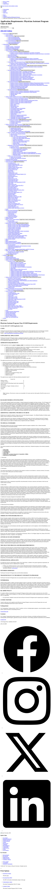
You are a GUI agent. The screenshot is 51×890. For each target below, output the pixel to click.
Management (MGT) (12, 193)
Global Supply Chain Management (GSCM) (16, 182)
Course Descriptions (9, 161)
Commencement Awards (13, 221)
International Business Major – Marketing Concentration (21, 78)
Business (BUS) (11, 171)
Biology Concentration (14, 103)
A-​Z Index (7, 45)
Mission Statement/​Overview (11, 241)
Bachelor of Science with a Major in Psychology (19, 120)
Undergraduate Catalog (7, 882)
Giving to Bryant (6, 841)
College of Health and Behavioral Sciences (11, 17)
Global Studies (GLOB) (12, 180)
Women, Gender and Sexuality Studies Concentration (18, 231)
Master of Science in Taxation (16, 270)
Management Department (13, 81)
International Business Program (14, 70)
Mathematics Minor (17, 154)
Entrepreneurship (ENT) (13, 176)
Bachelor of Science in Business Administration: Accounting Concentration (25, 52)
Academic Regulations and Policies (12, 47)
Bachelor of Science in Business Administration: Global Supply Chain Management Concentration (29, 63)
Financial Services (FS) (12, 178)
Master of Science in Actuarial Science (15, 289)
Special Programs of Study (10, 314)
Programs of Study (11, 261)
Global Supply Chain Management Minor (18, 64)
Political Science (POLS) (13, 201)
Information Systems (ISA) (13, 301)
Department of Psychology (13, 119)
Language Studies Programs (15, 130)
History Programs (13, 134)
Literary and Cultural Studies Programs (18, 136)
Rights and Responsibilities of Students (13, 242)
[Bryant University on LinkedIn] (27, 830)
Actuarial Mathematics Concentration (20, 149)
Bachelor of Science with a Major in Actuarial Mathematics (24, 152)
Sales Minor (12, 95)
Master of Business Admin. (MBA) (15, 305)
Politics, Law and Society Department (15, 155)
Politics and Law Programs (15, 157)
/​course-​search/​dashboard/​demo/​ (14, 42)
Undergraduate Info (4, 611)
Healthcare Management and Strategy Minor (19, 86)
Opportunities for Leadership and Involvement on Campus (19, 245)
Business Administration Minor (14, 234)
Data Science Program (12, 54)
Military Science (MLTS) (13, 197)
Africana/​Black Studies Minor (14, 232)
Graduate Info (3, 619)
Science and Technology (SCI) (14, 203)
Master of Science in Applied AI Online (18, 263)
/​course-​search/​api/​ (9, 34)
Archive (4, 11)
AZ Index (5, 2)
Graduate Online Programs (10, 312)
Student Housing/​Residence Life (14, 247)
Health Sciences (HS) (12, 184)
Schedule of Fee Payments (13, 252)
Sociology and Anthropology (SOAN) (15, 204)
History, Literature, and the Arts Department (16, 132)
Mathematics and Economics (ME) (15, 196)
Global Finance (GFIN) (12, 296)
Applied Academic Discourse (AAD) (15, 165)
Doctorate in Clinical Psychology (14, 278)
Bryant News (5, 843)
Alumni (4, 842)
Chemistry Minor (13, 107)
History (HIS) (10, 183)
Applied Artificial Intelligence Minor (15, 233)
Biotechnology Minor (14, 106)
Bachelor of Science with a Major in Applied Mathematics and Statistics (27, 153)
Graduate (5, 10)
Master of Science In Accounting (16, 262)
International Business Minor (16, 80)
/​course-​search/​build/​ (9, 36)
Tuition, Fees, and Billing (10, 250)
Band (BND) (10, 170)
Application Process (12, 214)
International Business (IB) (13, 188)
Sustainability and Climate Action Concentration (19, 117)
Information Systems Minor (15, 69)
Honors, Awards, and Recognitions (12, 219)
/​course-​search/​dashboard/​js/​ (13, 43)
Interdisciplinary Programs (10, 223)
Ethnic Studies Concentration (13, 229)
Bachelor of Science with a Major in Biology (19, 99)
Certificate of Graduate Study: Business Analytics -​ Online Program (23, 273)
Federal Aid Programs (12, 212)
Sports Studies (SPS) (12, 205)
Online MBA (13, 268)
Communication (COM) (12, 173)
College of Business (9, 50)
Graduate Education (9, 218)
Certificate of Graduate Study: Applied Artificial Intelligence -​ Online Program (25, 271)
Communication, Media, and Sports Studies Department (19, 125)
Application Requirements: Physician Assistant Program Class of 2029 (22, 284)
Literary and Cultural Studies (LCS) (15, 192)
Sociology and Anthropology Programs (18, 158)
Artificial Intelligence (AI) (13, 168)
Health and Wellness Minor (15, 112)
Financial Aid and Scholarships (11, 210)
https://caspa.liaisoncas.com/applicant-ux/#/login (13, 333)
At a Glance (5, 837)
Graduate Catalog (6, 886)
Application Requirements (10, 257)
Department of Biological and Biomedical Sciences (18, 98)
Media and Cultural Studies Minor (19, 144)
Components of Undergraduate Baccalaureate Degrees (16, 160)
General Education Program (10, 217)
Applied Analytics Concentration (16, 67)
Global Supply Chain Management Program (16, 61)
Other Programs (11, 213)
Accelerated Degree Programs (11, 159)
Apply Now (5, 12)
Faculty (6, 209)
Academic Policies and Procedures (12, 258)
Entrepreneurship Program (13, 56)
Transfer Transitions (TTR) (13, 206)
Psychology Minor (14, 123)
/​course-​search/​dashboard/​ (10, 40)
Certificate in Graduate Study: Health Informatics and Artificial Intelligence (22, 280)
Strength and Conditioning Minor (17, 116)
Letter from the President (10, 238)
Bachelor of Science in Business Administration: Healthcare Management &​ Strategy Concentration (29, 82)
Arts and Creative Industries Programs (17, 133)
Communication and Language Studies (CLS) (17, 174)
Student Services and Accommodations (13, 243)
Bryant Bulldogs (6, 845)
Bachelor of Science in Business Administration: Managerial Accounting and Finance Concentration (30, 53)
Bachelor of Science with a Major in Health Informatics (21, 101)
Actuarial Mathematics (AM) (13, 164)
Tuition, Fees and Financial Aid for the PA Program (18, 285)
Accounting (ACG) (12, 162)
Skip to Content (6, 1)
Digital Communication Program (16, 129)
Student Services (11, 248)
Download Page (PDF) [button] (7, 877)
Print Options (4, 320)
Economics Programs (14, 146)
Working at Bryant (6, 840)
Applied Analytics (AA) (12, 166)
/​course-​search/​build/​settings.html (14, 39)
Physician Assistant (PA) (13, 308)
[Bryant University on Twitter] (27, 775)
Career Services (6, 848)
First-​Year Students (11, 244)
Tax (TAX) (10, 309)
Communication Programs (15, 128)
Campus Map (5, 846)
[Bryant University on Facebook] (27, 672)
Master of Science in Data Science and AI (18, 269)
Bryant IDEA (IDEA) (12, 187)
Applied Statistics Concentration (19, 150)
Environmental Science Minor (16, 109)
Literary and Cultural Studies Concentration (21, 138)
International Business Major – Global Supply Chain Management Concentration (26, 74)
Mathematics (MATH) (12, 195)
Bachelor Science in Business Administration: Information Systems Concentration (26, 66)
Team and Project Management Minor (17, 88)
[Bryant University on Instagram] (27, 727)
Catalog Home (6, 3)
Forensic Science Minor (15, 110)
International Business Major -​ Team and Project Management (22, 79)
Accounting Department (12, 51)
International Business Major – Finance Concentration (21, 73)
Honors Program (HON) (13, 186)
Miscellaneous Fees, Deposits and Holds (16, 251)
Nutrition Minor (13, 113)
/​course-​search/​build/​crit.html (13, 37)
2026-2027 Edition (6, 31)
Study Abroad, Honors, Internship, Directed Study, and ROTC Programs (19, 249)
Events (4, 849)
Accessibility (5, 862)
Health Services (6, 857)
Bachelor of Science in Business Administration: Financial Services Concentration (26, 59)
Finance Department (12, 57)
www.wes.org (14, 568)
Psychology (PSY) (11, 202)
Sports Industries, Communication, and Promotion (20, 131)
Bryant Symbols (11, 220)
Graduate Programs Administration (12, 311)
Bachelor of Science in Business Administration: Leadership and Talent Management (27, 84)
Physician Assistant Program (13, 281)
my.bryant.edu (6, 850)
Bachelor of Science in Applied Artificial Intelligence (18, 224)
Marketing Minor (13, 94)
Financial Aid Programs (12, 211)
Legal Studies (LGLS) (12, 191)
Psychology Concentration (15, 121)
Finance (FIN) (11, 177)
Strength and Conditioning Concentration (18, 115)
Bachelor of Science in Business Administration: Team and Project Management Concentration (29, 85)
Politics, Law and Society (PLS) (14, 200)
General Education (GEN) (13, 179)
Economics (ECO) (11, 175)
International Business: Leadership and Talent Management (22, 77)
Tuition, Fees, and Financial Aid (11, 317)
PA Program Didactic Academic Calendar (16, 282)
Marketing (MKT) (11, 194)
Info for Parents (6, 855)
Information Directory (7, 838)
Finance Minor (13, 60)
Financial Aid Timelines (12, 216)
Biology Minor (13, 104)
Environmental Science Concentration (17, 108)
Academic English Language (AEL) (15, 167)
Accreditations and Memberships (11, 48)
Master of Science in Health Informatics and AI (17, 279)
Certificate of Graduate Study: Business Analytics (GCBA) (22, 272)
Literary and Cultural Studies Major (20, 137)
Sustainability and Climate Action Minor (18, 118)
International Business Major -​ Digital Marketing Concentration (22, 72)
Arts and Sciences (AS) (12, 169)
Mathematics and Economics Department (16, 145)
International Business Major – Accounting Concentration (21, 71)
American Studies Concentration (14, 227)
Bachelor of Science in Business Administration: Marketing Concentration (24, 91)
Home (4, 14)
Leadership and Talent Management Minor (18, 87)
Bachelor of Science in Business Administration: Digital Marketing (23, 92)
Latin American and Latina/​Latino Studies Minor (17, 235)
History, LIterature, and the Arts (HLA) (15, 185)
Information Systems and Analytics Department (17, 65)
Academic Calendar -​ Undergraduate (12, 46)
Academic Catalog (14, 5)
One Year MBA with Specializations (17, 264)
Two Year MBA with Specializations (17, 265)
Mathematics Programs (14, 147)
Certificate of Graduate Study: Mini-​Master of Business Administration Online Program (27, 274)
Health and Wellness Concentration (17, 111)
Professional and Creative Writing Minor (16, 236)
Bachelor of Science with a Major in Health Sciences (20, 102)
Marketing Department (12, 89)
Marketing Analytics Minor (15, 93)
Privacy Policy (6, 861)
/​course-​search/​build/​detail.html (14, 38)
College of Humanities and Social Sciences (13, 124)
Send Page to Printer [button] (7, 873)
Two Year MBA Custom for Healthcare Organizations (21, 266)
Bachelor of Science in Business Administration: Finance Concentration (24, 58)
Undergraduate (6, 9)
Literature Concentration (18, 139)
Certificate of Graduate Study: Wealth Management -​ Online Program (24, 275)
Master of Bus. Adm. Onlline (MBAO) (15, 306)
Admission (5, 844)
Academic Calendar (9, 256)
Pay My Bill (5, 856)
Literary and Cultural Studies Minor (20, 141)
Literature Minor (16, 143)
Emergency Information (7, 863)
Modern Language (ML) (13, 198)
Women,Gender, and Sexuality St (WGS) (16, 207)
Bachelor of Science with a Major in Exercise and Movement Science (24, 100)
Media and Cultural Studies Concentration (21, 140)
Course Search (6, 33)
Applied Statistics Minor (17, 151)
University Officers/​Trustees (10, 254)
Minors (6, 240)
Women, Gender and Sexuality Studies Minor (17, 237)
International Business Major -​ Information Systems (20, 75)
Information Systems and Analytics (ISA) (16, 189)
